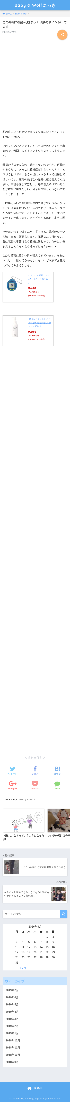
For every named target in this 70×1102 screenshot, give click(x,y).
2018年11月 (13, 1047)
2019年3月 (12, 1019)
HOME (37, 1088)
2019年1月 (12, 1033)
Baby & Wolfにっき (35, 5)
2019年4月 (12, 1011)
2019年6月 (12, 997)
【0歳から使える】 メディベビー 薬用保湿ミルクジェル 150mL (39, 323)
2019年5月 (12, 1004)
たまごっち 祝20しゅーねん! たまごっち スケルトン (39, 279)
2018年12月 (13, 1040)
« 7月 (23, 967)
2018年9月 (12, 1062)
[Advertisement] (35, 87)
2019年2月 (12, 1026)
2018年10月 (13, 1054)
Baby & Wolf (27, 799)
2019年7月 (12, 990)
